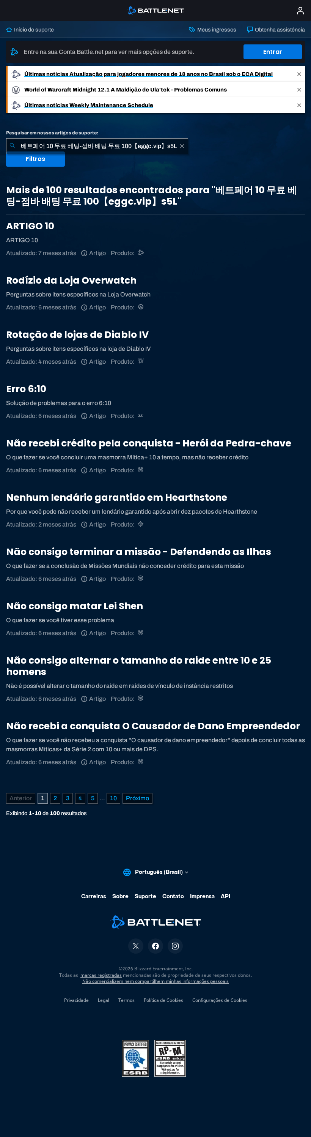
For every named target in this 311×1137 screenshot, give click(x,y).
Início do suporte (33, 30)
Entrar (272, 51)
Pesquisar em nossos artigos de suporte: (52, 133)
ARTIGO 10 (30, 226)
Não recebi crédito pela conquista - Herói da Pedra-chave (148, 443)
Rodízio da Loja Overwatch (71, 280)
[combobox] (97, 146)
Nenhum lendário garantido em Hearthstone (116, 497)
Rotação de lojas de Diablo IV (77, 334)
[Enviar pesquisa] (12, 146)
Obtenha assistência (279, 30)
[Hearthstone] (141, 524)
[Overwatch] (141, 307)
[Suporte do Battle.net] (141, 253)
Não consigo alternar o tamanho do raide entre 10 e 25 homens (138, 666)
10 (113, 798)
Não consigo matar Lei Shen (74, 606)
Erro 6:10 (26, 389)
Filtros (35, 159)
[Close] (299, 74)
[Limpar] (182, 146)
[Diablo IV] (141, 361)
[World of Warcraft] (141, 470)
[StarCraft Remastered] (141, 416)
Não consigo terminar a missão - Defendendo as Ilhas (138, 551)
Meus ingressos (216, 30)
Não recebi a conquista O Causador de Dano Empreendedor (153, 726)
